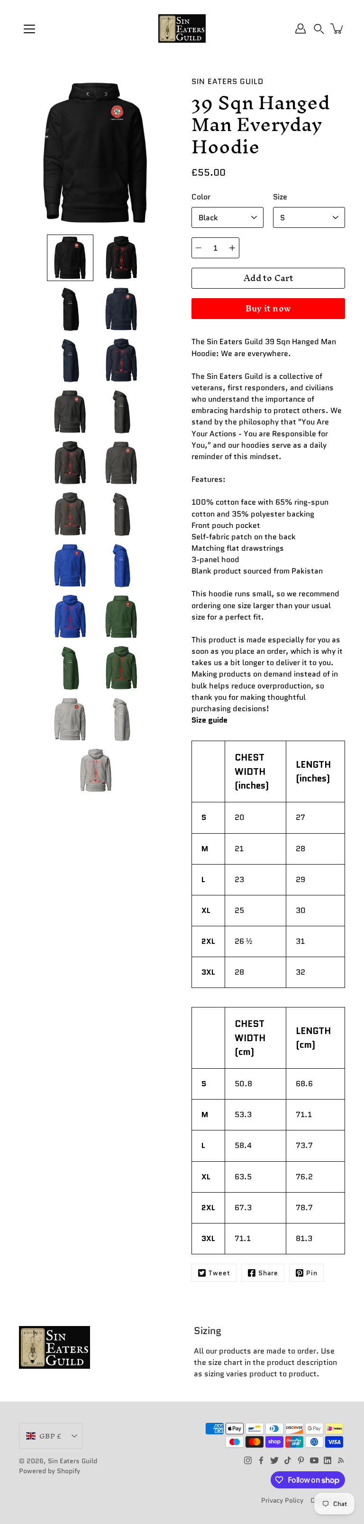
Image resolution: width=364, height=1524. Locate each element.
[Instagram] (248, 1460)
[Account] (300, 28)
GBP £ (50, 1436)
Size (280, 196)
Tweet (219, 1273)
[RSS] (341, 1460)
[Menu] (29, 29)
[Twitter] (274, 1460)
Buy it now (268, 308)
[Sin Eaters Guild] (182, 28)
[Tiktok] (287, 1460)
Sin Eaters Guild (72, 1461)
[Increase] (232, 247)
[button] (319, 28)
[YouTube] (314, 1460)
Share (268, 1273)
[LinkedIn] (327, 1460)
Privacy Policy (282, 1500)
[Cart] (337, 28)
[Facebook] (261, 1460)
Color (200, 196)
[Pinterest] (301, 1460)
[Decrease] (198, 247)
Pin (312, 1273)
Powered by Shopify (49, 1471)
